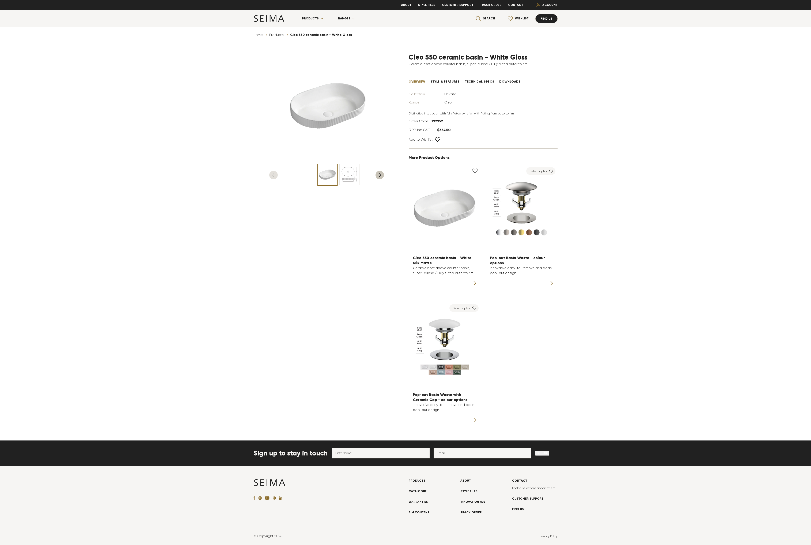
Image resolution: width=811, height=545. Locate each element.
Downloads (510, 81)
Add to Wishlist (421, 139)
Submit (542, 453)
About (406, 5)
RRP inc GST (419, 130)
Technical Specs (479, 81)
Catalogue (418, 491)
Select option (539, 171)
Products (310, 18)
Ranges (344, 18)
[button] (273, 175)
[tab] (417, 81)
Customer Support (457, 5)
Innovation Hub (473, 502)
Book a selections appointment (533, 488)
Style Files (426, 5)
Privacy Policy (549, 536)
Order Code (418, 121)
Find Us (518, 509)
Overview (417, 81)
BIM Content (419, 512)
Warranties (418, 502)
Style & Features (445, 81)
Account (550, 5)
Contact (515, 5)
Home (258, 35)
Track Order (490, 5)
